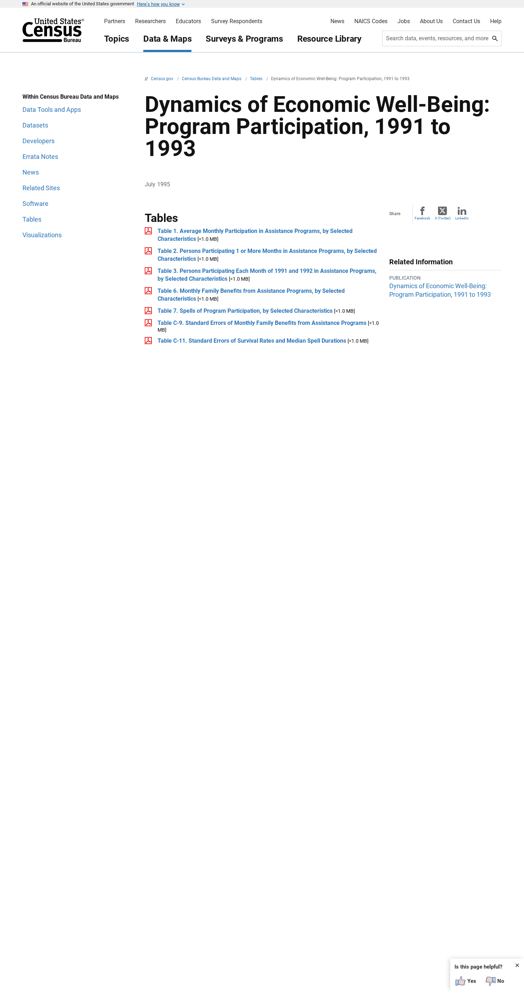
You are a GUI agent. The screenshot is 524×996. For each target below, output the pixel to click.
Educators (188, 21)
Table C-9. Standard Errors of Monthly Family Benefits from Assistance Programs (262, 323)
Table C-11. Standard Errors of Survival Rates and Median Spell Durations (252, 340)
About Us (431, 21)
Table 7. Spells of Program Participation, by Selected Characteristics (245, 310)
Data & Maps (167, 39)
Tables (256, 78)
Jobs (403, 21)
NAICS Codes (370, 21)
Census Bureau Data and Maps (212, 78)
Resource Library (329, 39)
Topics (116, 39)
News (337, 21)
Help (496, 21)
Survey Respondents (236, 21)
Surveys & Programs (244, 39)
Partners (114, 21)
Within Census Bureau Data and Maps (70, 96)
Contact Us (466, 21)
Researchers (150, 21)
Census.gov (162, 78)
